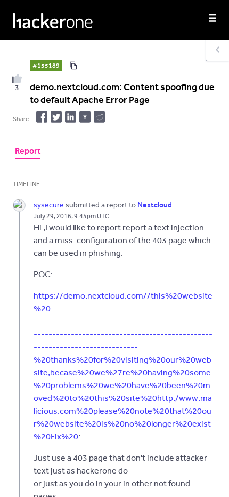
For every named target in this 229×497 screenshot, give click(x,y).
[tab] (27, 152)
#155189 (46, 65)
